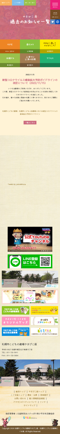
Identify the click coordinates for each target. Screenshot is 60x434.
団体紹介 (44, 395)
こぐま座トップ (17, 395)
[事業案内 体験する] (10, 60)
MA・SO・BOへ (30, 3)
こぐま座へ (18, 3)
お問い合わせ (20, 398)
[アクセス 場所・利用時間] (50, 60)
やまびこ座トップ (36, 391)
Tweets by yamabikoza (17, 184)
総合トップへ (6, 3)
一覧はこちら (30, 122)
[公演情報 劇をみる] (30, 46)
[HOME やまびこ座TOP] (10, 46)
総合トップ (21, 391)
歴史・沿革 (32, 395)
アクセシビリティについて (25, 401)
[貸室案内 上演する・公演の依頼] (30, 60)
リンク (43, 401)
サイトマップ (29, 405)
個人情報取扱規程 (37, 398)
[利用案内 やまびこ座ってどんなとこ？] (50, 46)
